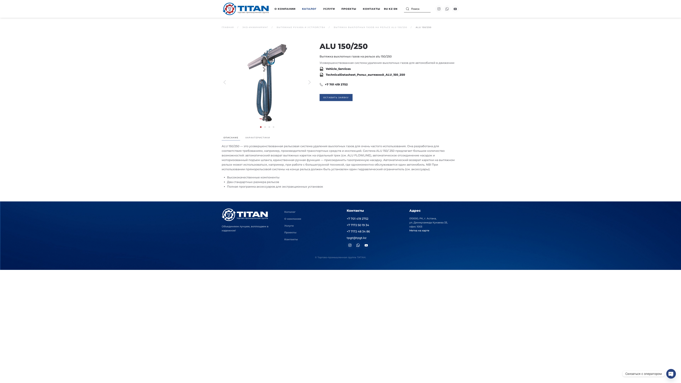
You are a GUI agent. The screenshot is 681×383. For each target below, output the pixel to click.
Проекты (348, 8)
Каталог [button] (309, 8)
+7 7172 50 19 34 (358, 225)
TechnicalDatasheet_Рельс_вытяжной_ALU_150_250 (365, 74)
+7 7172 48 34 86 (358, 231)
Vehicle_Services (338, 69)
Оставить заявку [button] (336, 97)
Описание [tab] (230, 137)
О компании (292, 218)
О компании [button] (285, 8)
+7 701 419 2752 (336, 84)
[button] (267, 82)
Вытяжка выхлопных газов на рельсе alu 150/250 (356, 56)
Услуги (329, 8)
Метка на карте (419, 230)
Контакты (371, 8)
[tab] (261, 127)
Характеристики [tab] (257, 137)
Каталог (289, 211)
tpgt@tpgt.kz (356, 238)
